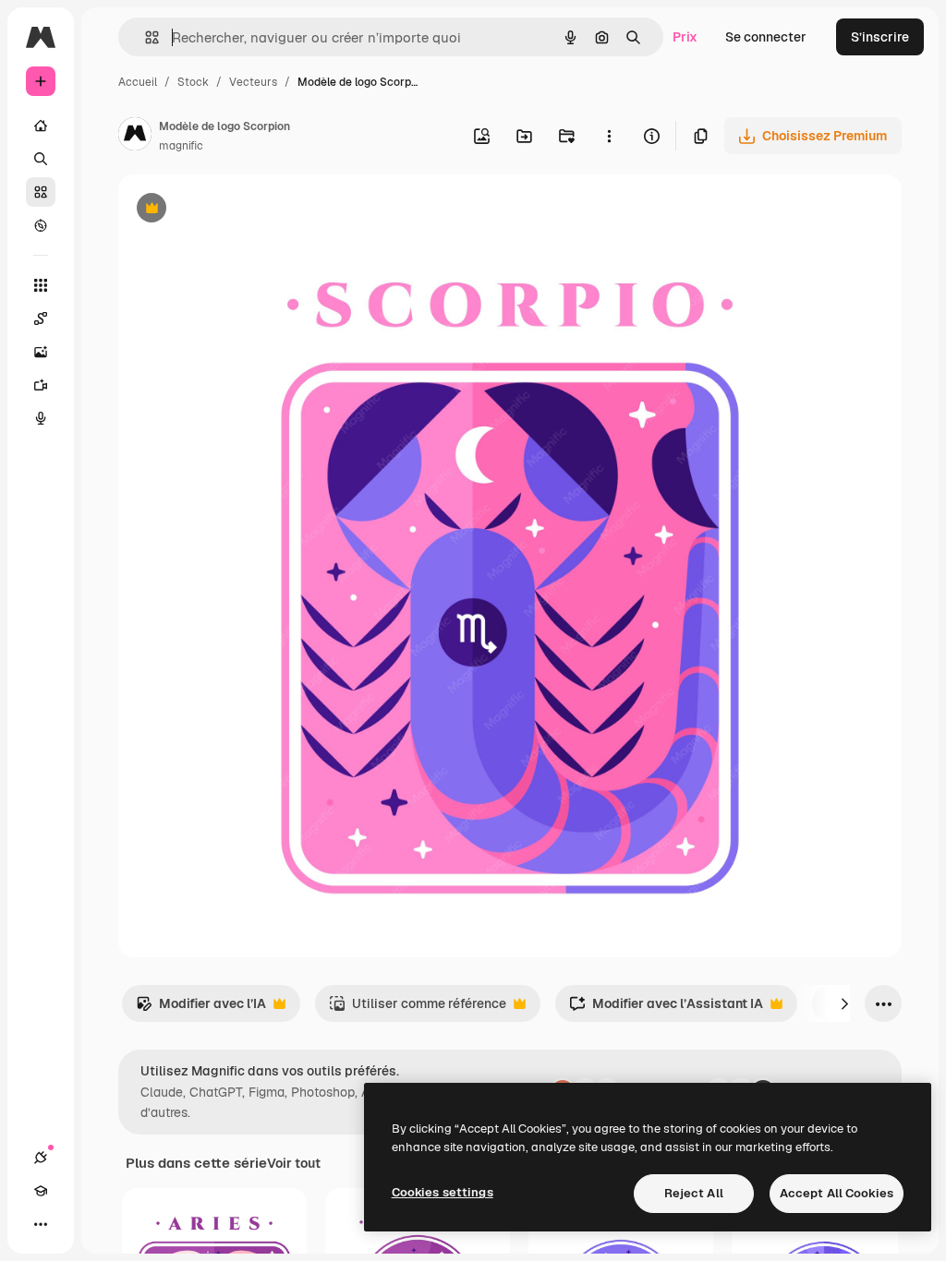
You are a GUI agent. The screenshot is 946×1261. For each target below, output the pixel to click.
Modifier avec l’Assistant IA (666, 1008)
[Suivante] (844, 1003)
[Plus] (40, 1224)
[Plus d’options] (608, 135)
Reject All (693, 1193)
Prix (685, 37)
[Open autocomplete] (144, 37)
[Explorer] (40, 225)
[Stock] (40, 192)
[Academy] (40, 1191)
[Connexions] (40, 1157)
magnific (181, 145)
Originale (240, 210)
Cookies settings (442, 1192)
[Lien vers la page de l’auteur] (135, 136)
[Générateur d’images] (40, 351)
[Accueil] (40, 125)
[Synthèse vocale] (40, 418)
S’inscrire (880, 37)
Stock (193, 82)
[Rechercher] (40, 159)
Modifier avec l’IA (201, 1008)
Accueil (137, 82)
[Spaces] (40, 318)
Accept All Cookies (836, 1193)
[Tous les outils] (40, 285)
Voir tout (294, 1163)
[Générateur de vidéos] (40, 385)
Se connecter (766, 37)
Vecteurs (253, 82)
